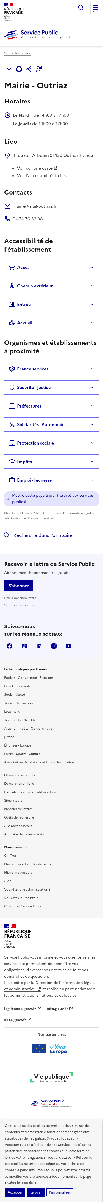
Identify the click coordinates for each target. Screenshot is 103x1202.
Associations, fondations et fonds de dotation (39, 762)
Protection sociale (35, 443)
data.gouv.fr (15, 1020)
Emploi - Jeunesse (34, 480)
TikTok (24, 646)
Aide (7, 881)
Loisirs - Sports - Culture (22, 754)
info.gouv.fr (57, 1008)
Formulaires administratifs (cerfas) (30, 792)
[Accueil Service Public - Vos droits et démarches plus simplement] (38, 40)
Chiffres (10, 855)
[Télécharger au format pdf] (9, 69)
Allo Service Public (18, 826)
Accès (23, 267)
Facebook (9, 646)
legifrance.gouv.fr (20, 1008)
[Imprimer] (19, 69)
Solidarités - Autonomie (40, 424)
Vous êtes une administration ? (27, 889)
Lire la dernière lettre (20, 597)
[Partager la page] (29, 69)
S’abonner (18, 585)
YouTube (68, 646)
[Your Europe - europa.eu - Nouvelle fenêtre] (51, 1048)
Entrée (24, 304)
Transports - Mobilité (20, 720)
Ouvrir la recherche (81, 7)
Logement (12, 711)
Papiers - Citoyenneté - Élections (28, 677)
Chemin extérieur (35, 286)
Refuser (36, 1192)
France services (32, 369)
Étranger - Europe (17, 745)
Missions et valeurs (18, 872)
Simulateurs (13, 800)
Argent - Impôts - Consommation (29, 728)
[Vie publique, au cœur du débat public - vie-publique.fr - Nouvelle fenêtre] (51, 1078)
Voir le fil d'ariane (17, 53)
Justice (9, 737)
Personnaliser (59, 1192)
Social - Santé (14, 694)
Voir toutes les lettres (20, 605)
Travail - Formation (18, 703)
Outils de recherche (19, 817)
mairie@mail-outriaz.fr (35, 206)
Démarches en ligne (19, 783)
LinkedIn (39, 646)
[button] (39, 69)
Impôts (24, 461)
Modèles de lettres (18, 809)
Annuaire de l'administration (25, 834)
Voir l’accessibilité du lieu (42, 175)
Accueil (24, 323)
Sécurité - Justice (34, 387)
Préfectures (29, 406)
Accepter (15, 1192)
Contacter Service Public (23, 906)
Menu (95, 11)
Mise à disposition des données (27, 864)
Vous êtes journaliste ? (21, 898)
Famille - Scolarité (17, 686)
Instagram (54, 646)
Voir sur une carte (35, 168)
